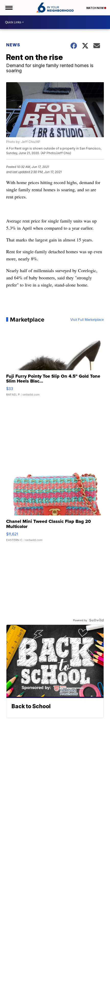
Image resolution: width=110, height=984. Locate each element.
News (13, 44)
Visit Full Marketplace (87, 319)
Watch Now (95, 7)
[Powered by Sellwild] (96, 620)
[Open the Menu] (8, 7)
